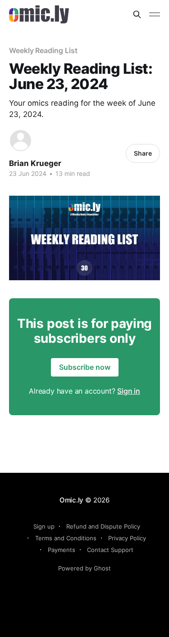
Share (143, 153)
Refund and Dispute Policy (103, 526)
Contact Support (110, 549)
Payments (61, 549)
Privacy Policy (127, 538)
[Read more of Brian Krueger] (20, 140)
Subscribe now (84, 367)
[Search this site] (137, 14)
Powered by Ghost (84, 568)
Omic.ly (71, 500)
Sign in (128, 390)
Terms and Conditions (65, 538)
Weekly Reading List (43, 50)
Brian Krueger (35, 163)
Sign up (44, 526)
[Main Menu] (154, 14)
